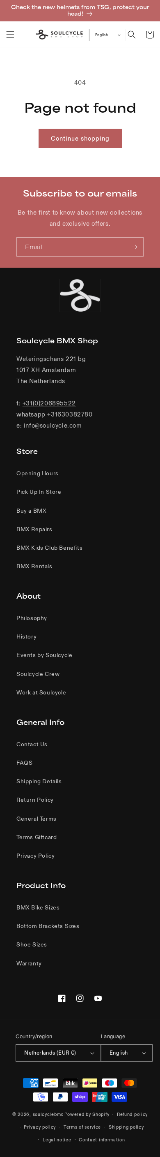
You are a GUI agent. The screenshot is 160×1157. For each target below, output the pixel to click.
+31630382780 (69, 414)
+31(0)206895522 (49, 403)
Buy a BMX (31, 510)
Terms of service (82, 1127)
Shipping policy (126, 1127)
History (26, 636)
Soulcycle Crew (37, 674)
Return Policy (35, 799)
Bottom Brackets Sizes (48, 926)
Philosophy (31, 618)
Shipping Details (39, 781)
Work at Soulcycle (41, 692)
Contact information (102, 1140)
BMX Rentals (34, 566)
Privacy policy (40, 1127)
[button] (10, 34)
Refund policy (132, 1114)
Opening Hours (37, 473)
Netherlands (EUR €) (50, 1052)
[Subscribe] (134, 247)
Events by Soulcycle (44, 655)
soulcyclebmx (48, 1114)
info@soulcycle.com (53, 425)
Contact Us (32, 744)
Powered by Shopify (87, 1114)
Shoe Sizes (31, 944)
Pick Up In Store (39, 491)
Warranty (29, 963)
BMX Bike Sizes (37, 907)
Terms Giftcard (36, 837)
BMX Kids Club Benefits (49, 547)
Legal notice (57, 1140)
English (101, 34)
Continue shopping (80, 138)
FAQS (24, 762)
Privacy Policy (35, 855)
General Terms (36, 818)
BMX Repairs (34, 529)
